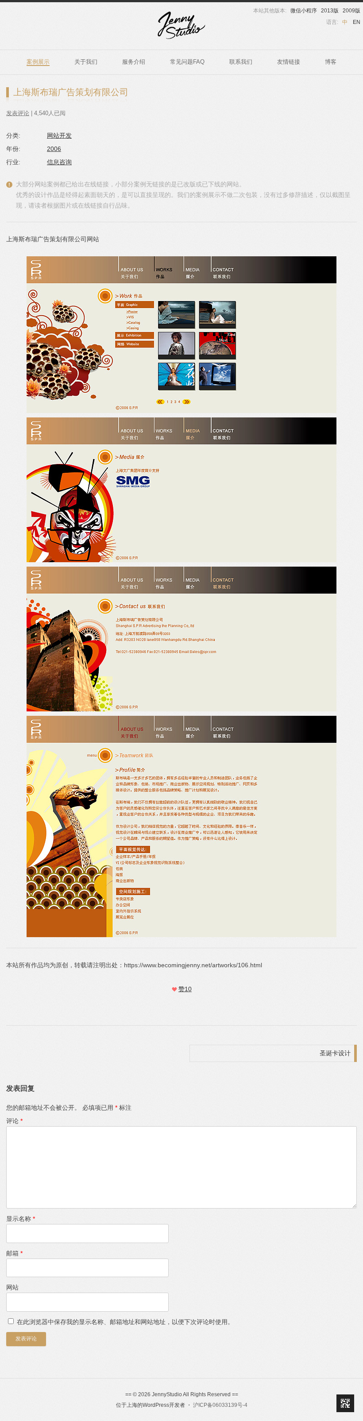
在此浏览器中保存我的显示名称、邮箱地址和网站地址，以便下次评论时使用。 (125, 1321)
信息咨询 (59, 162)
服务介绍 (133, 61)
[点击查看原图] (181, 489)
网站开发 (59, 135)
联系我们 (240, 61)
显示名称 (20, 1218)
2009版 (351, 11)
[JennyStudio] (181, 25)
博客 (330, 61)
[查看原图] (181, 334)
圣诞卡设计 (335, 1053)
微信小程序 (303, 11)
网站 (12, 1287)
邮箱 (14, 1253)
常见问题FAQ (187, 61)
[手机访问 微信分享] (345, 1403)
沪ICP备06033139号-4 (220, 1405)
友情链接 (288, 61)
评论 (14, 1120)
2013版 (330, 11)
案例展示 (38, 61)
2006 (54, 148)
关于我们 (85, 61)
